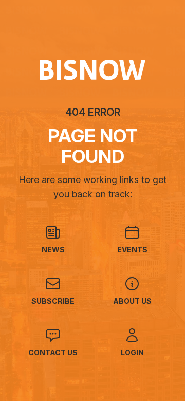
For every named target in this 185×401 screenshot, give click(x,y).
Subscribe (53, 301)
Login (132, 352)
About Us (132, 301)
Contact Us (53, 352)
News (53, 249)
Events (132, 249)
